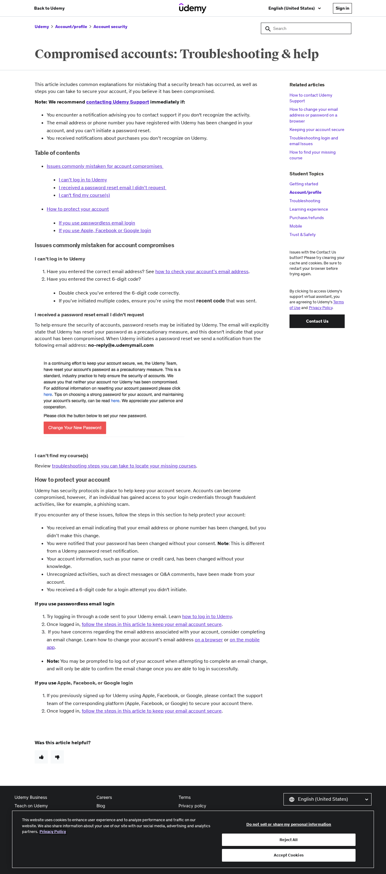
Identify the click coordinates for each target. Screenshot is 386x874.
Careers (104, 797)
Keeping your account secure (317, 129)
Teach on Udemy (31, 805)
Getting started (304, 184)
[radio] (41, 757)
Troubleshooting (305, 200)
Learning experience (309, 209)
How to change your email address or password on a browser (314, 115)
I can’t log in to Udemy (83, 180)
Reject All (289, 839)
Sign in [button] (342, 8)
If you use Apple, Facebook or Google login (105, 230)
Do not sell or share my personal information (288, 824)
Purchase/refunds (307, 217)
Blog (100, 805)
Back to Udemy (49, 8)
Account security (110, 26)
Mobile (296, 226)
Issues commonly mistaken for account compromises (105, 166)
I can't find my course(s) (84, 195)
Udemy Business (30, 797)
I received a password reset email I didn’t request (112, 187)
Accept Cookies (289, 855)
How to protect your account (78, 209)
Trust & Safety (303, 234)
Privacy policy (192, 805)
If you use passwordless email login (97, 223)
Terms (185, 797)
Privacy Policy (320, 307)
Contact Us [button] (317, 321)
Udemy (42, 26)
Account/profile (71, 26)
